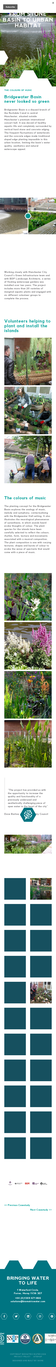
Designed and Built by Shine (28, 1361)
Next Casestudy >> (41, 1210)
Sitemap (37, 1356)
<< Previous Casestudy (17, 1205)
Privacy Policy (22, 1356)
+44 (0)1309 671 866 (28, 1298)
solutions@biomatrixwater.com (28, 1301)
